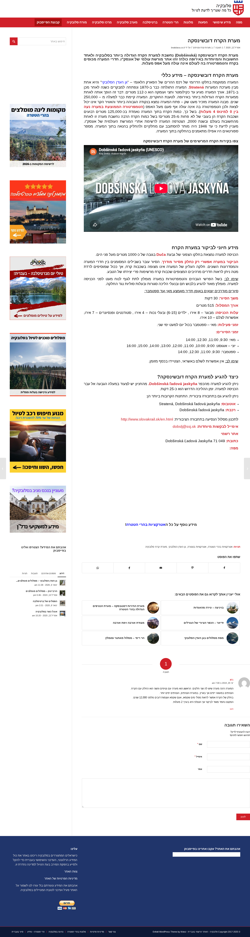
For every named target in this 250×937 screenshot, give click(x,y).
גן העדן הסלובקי (114, 82)
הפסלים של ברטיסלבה (45, 601)
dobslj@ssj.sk (184, 426)
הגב (231, 709)
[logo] (216, 9)
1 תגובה (219, 47)
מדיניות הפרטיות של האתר (60, 878)
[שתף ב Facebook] (224, 568)
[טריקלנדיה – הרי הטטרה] (247, 468)
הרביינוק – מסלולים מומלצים (41, 591)
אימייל (198, 756)
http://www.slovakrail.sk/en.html (147, 419)
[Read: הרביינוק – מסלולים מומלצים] (62, 593)
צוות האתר (70, 871)
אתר (200, 769)
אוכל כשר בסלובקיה (46, 611)
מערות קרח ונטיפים (202, 47)
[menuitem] (239, 22)
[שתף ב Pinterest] (192, 568)
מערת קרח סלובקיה (156, 547)
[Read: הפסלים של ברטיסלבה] (62, 603)
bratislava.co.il (178, 47)
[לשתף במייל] (161, 568)
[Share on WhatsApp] (97, 568)
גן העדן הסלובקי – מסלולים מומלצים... (36, 580)
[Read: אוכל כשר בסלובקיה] (62, 613)
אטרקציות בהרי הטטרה (145, 525)
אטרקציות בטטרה (197, 547)
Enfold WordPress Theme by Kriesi (169, 932)
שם (199, 744)
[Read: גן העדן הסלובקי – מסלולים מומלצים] (62, 582)
